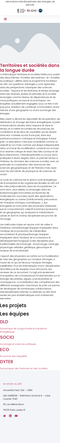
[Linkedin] (10, 415)
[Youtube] (16, 415)
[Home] (4, 415)
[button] (5, 19)
